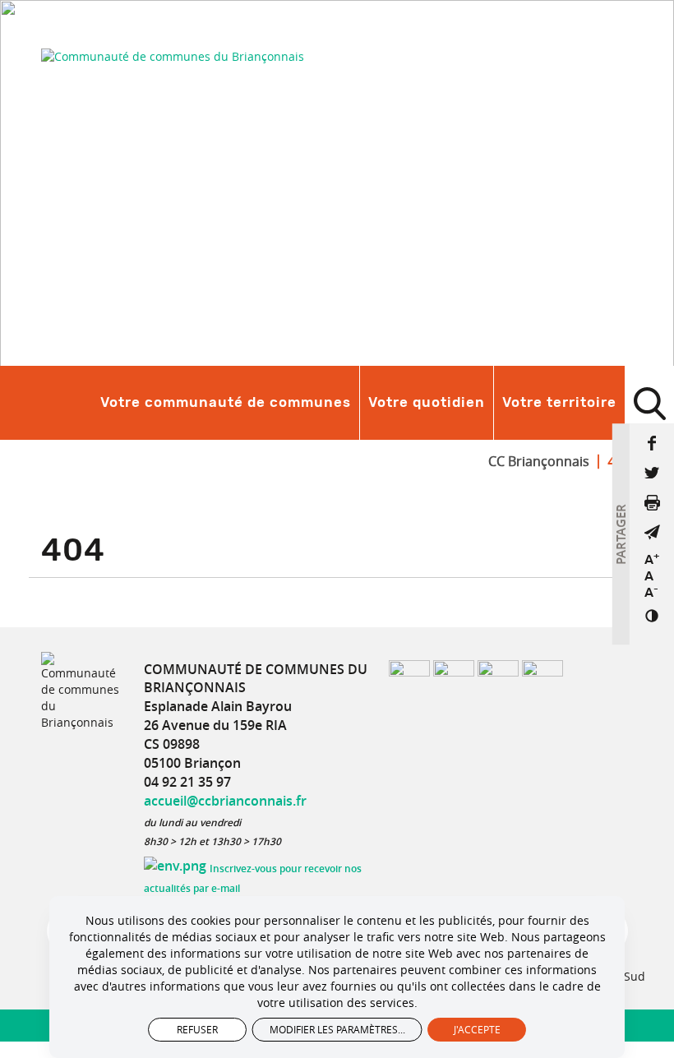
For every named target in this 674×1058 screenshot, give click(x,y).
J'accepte (477, 1029)
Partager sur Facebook (652, 443)
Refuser (197, 1029)
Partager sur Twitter (652, 473)
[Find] (649, 403)
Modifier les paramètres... (337, 1029)
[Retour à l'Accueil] (172, 56)
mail (652, 532)
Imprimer (652, 502)
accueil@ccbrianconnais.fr (225, 801)
